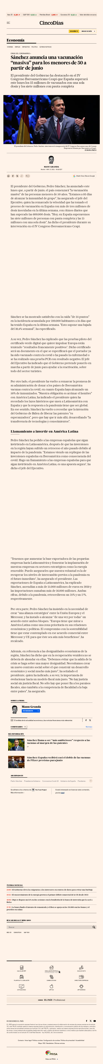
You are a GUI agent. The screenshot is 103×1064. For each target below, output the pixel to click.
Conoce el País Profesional (51, 1000)
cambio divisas (51, 980)
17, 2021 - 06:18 (54, 169)
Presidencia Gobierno (32, 781)
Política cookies (37, 1040)
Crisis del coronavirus (20, 53)
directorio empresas (81, 980)
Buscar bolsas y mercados (19, 920)
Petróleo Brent (45, 15)
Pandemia (81, 781)
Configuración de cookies (51, 1040)
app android (81, 990)
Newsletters (50, 1043)
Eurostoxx (17, 932)
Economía (15, 40)
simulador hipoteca (51, 971)
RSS (44, 1043)
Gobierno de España (68, 781)
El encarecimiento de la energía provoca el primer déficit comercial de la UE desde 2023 (50, 895)
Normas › (89, 727)
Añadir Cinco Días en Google (85, 176)
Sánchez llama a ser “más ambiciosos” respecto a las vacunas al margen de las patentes (58, 741)
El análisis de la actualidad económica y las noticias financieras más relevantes (43, 720)
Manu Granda (51, 167)
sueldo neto (81, 971)
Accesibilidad (79, 1040)
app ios (51, 990)
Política (35, 47)
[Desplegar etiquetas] (90, 780)
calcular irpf (21, 971)
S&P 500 (26, 15)
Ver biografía (28, 711)
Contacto (21, 1040)
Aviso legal (28, 1040)
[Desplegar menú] (8, 23)
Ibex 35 (9, 15)
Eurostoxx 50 (65, 15)
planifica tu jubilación (21, 980)
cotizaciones (21, 990)
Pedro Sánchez (16, 781)
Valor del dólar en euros (88, 15)
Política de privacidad (68, 1040)
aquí (62, 793)
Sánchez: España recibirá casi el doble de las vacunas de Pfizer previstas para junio (58, 759)
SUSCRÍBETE (74, 31)
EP (28, 747)
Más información (17, 793)
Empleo (17, 47)
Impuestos (26, 47)
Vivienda (10, 47)
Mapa (40, 1043)
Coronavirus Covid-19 (50, 781)
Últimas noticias (46, 47)
